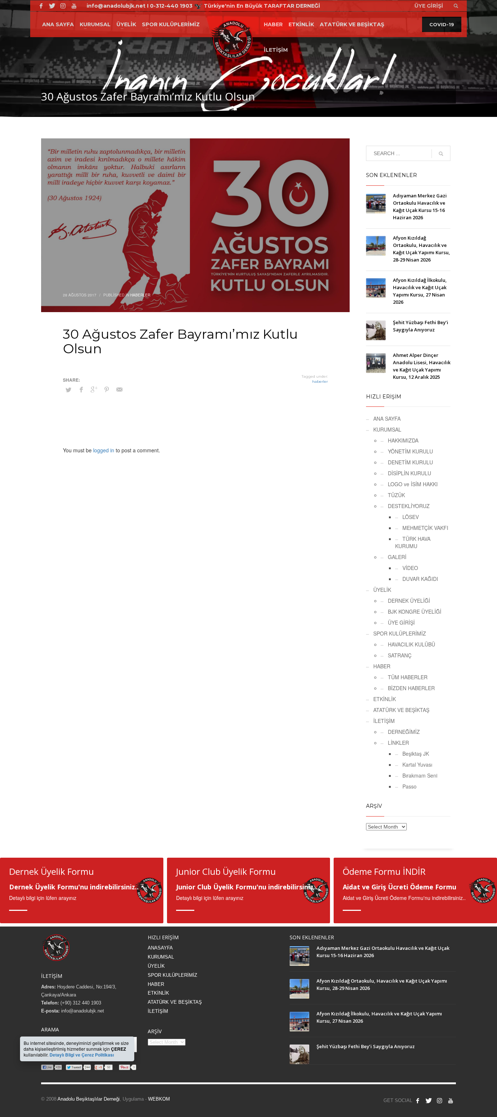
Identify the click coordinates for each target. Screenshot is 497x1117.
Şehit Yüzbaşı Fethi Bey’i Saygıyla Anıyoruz (366, 1046)
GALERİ (397, 557)
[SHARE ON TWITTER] (68, 389)
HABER (381, 666)
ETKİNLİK (384, 699)
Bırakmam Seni (419, 775)
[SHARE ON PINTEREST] (106, 389)
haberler (320, 381)
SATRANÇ (399, 655)
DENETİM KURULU (410, 462)
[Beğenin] (417, 1100)
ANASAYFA (160, 948)
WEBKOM (159, 1099)
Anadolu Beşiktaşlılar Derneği (88, 1099)
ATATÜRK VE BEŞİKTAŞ (401, 709)
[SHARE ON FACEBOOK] (81, 389)
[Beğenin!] (41, 5)
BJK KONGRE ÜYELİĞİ (414, 611)
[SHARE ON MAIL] (119, 389)
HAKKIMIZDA (403, 440)
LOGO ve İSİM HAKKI (413, 484)
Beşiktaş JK (415, 753)
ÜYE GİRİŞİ (401, 622)
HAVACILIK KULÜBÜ (411, 644)
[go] (441, 153)
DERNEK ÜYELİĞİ (409, 600)
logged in (104, 450)
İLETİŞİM (384, 720)
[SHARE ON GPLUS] (93, 389)
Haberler (140, 295)
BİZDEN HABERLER (411, 688)
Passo (409, 786)
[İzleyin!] (73, 5)
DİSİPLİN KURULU (409, 473)
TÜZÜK (396, 495)
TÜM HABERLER (408, 677)
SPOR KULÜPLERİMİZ (399, 633)
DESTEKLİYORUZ (409, 506)
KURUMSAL (387, 429)
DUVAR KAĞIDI (420, 578)
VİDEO (410, 567)
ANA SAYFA (387, 418)
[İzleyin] (450, 1100)
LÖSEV (410, 516)
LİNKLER (398, 742)
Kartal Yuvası (417, 764)
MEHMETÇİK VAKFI (425, 527)
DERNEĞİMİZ (404, 731)
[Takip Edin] (428, 1100)
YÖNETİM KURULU (410, 451)
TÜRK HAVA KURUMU (412, 542)
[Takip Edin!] (52, 5)
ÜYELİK (382, 589)
